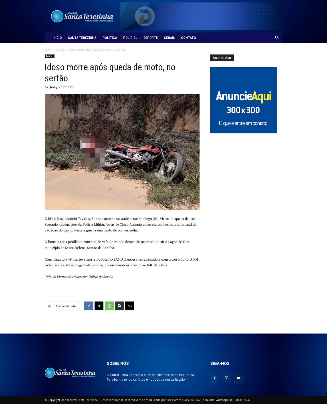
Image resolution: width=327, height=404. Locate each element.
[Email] (129, 305)
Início (57, 38)
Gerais (169, 38)
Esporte (150, 38)
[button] (277, 38)
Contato (188, 38)
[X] (99, 305)
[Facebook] (88, 305)
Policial (130, 38)
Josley (54, 87)
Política (110, 38)
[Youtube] (238, 378)
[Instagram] (226, 378)
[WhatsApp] (109, 305)
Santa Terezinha (82, 38)
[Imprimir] (119, 305)
